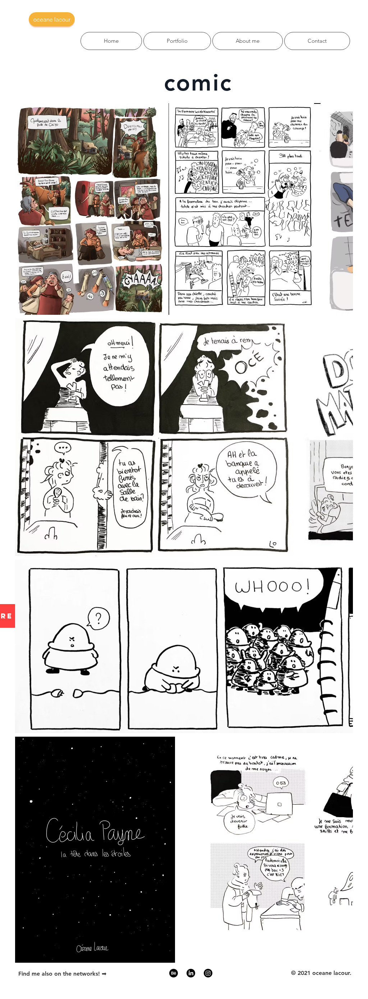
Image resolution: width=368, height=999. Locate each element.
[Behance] (173, 973)
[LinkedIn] (191, 973)
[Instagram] (208, 973)
